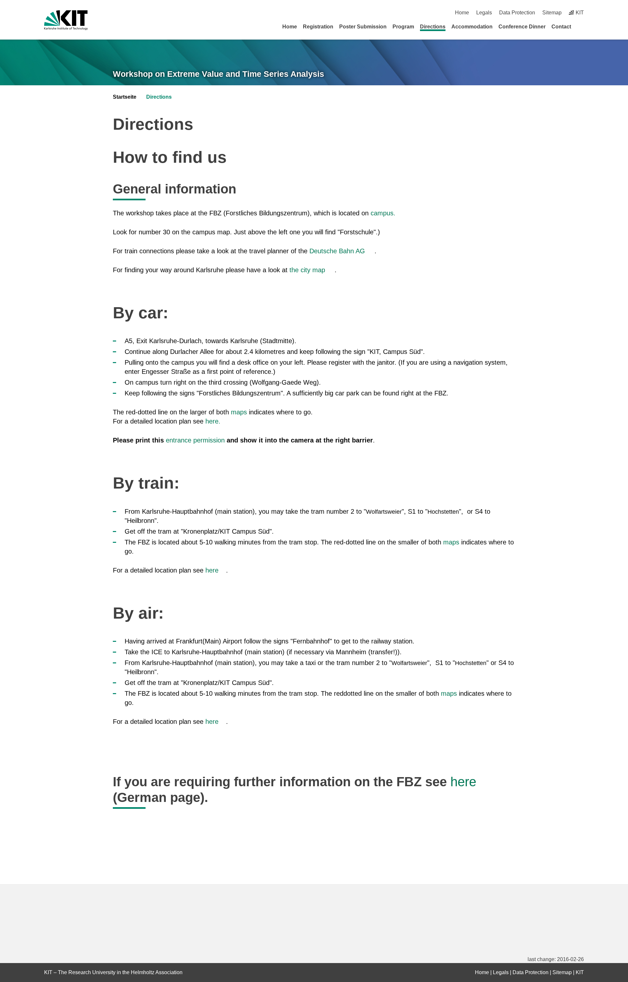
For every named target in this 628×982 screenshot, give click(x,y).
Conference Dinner (522, 26)
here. (213, 421)
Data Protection (517, 12)
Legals (484, 12)
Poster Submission (363, 26)
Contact (561, 26)
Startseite (124, 97)
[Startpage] (581, 26)
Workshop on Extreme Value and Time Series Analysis (218, 73)
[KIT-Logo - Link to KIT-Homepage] (66, 20)
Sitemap (552, 12)
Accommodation (472, 26)
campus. (384, 213)
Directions (432, 26)
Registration (318, 26)
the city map (308, 270)
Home (462, 12)
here (212, 570)
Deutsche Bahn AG (337, 251)
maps (239, 412)
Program (403, 26)
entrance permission (195, 440)
